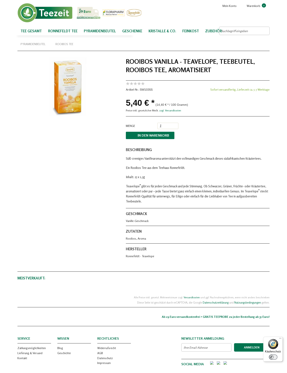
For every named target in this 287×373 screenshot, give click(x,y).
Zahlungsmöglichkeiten (31, 348)
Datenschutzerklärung (216, 302)
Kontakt (22, 358)
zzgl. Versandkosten (170, 110)
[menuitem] (255, 5)
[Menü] (280, 339)
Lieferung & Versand (29, 353)
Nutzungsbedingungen (247, 302)
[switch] (273, 357)
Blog (60, 348)
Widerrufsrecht (106, 348)
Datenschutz (105, 358)
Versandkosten (192, 297)
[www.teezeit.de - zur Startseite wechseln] (80, 12)
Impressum (104, 363)
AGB (100, 353)
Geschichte (64, 353)
